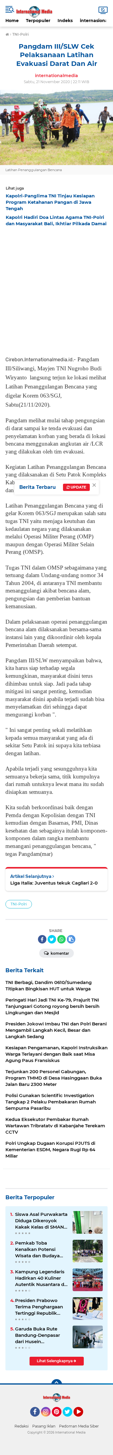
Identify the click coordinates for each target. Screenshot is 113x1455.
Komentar (59, 953)
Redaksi (21, 1426)
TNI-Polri (19, 904)
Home (12, 20)
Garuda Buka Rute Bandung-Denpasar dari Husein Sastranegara (37, 1335)
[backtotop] (56, 1384)
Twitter (70, 1419)
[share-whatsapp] (61, 939)
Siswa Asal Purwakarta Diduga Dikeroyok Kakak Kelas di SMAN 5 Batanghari (41, 1220)
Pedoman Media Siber (79, 1426)
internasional (94, 20)
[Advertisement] (56, 289)
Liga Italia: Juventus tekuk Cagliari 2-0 (54, 883)
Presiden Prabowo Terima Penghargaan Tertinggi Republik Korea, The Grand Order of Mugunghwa (40, 1306)
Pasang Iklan (43, 1426)
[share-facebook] (42, 939)
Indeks (65, 20)
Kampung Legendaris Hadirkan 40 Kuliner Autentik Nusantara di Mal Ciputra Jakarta (40, 1278)
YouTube (82, 1419)
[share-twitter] (52, 939)
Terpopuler (38, 20)
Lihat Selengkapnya (55, 1361)
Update (78, 487)
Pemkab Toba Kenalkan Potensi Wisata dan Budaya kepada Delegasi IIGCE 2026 (41, 1249)
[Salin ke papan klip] (71, 939)
